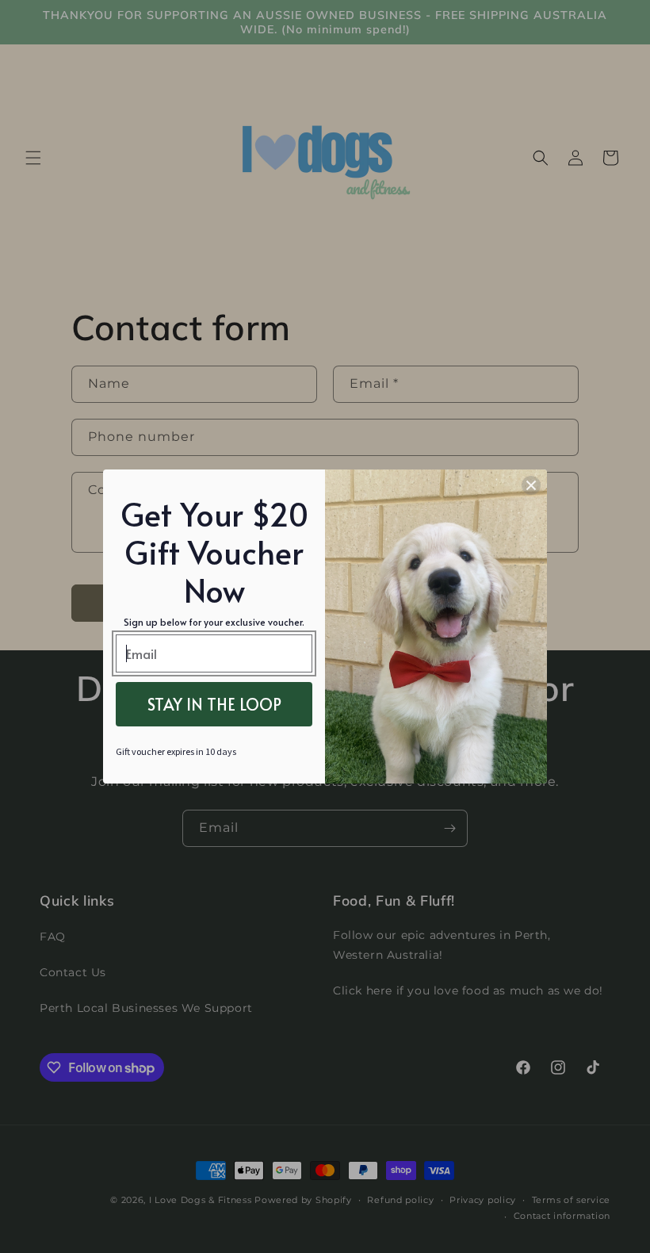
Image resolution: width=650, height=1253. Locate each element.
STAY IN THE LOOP (214, 704)
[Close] (531, 485)
